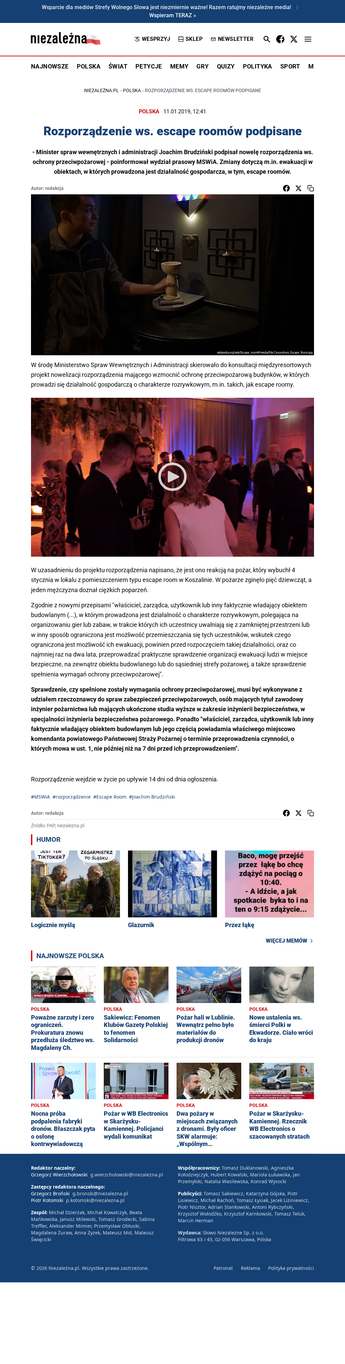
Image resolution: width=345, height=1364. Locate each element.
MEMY (179, 66)
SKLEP (194, 39)
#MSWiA (40, 797)
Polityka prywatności (291, 1268)
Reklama (250, 1268)
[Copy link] (310, 188)
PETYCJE (148, 66)
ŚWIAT (117, 66)
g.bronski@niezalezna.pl (100, 1193)
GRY (202, 66)
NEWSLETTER (235, 39)
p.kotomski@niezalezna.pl (95, 1200)
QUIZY (226, 66)
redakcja (54, 188)
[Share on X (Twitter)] (298, 188)
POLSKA (88, 66)
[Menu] (308, 39)
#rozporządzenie (72, 797)
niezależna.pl (101, 90)
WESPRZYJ (156, 39)
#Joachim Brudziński (152, 797)
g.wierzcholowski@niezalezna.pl (126, 1174)
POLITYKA (257, 66)
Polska (132, 90)
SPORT (290, 66)
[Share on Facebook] (286, 188)
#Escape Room (109, 797)
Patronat (223, 1268)
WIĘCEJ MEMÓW (286, 941)
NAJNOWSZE (50, 66)
